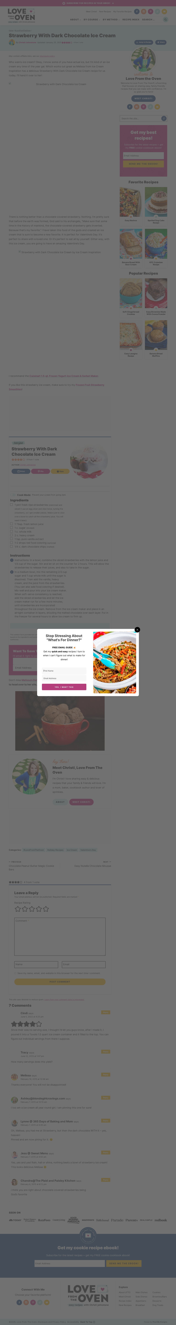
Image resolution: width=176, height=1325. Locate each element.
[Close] (137, 629)
